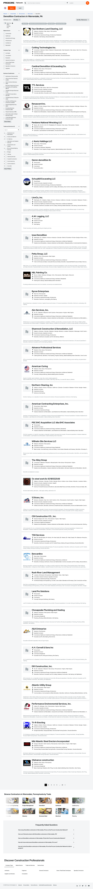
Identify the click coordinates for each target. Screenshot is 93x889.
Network (19, 3)
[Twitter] (82, 885)
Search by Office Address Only (9, 25)
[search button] (87, 3)
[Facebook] (79, 886)
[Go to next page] (65, 785)
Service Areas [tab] (41, 865)
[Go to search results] (18, 130)
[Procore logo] (8, 3)
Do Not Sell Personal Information (45, 885)
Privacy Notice (26, 885)
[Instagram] (85, 886)
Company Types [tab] (9, 865)
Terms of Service (34, 885)
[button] (4, 33)
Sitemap (55, 885)
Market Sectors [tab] (19, 865)
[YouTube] (89, 885)
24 (62, 785)
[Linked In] (77, 885)
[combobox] (77, 3)
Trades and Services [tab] (30, 865)
